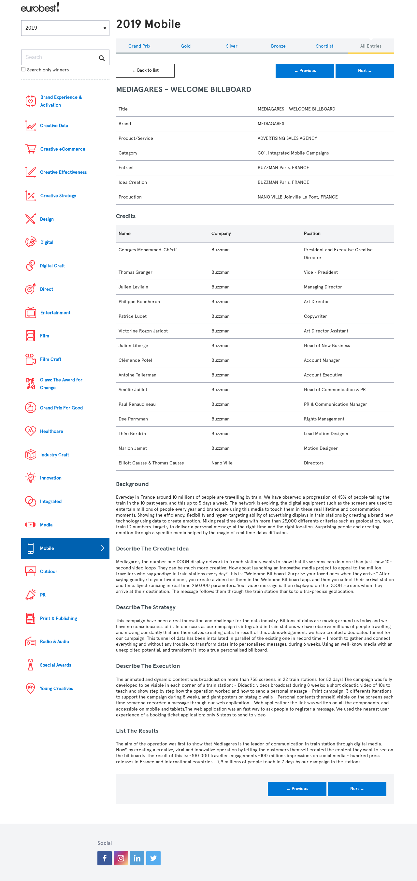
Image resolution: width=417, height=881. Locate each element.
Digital (46, 242)
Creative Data (54, 125)
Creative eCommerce (62, 149)
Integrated (51, 501)
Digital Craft (52, 266)
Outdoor (48, 571)
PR (43, 595)
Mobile (47, 548)
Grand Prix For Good (61, 408)
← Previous (305, 70)
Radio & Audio (54, 641)
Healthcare (51, 431)
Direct (46, 289)
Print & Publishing (58, 618)
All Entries (370, 46)
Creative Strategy (58, 195)
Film (44, 336)
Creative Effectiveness (63, 172)
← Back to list (145, 70)
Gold (186, 46)
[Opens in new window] (104, 858)
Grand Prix (139, 46)
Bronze (278, 46)
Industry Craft (54, 455)
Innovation (51, 478)
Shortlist (324, 46)
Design (47, 219)
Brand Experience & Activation (61, 101)
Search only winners (48, 70)
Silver (231, 46)
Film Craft (50, 359)
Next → (365, 70)
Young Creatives (56, 688)
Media (46, 525)
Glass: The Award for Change (61, 383)
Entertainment (55, 313)
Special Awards (55, 665)
